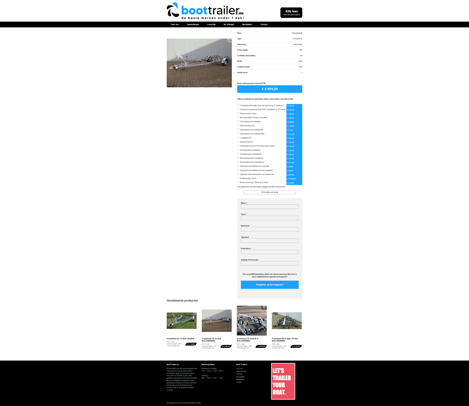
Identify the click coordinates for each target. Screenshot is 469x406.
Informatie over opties (269, 192)
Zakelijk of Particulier (250, 260)
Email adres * (246, 248)
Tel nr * (244, 214)
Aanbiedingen (193, 24)
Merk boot (245, 226)
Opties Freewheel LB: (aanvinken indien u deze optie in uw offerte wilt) (265, 99)
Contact (264, 24)
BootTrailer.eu (177, 403)
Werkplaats (247, 24)
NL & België (229, 24)
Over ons (175, 24)
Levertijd (211, 24)
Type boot (245, 237)
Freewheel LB (297, 33)
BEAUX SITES (196, 403)
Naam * (244, 203)
